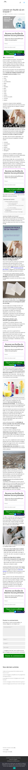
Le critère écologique (12, 207)
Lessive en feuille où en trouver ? (11, 201)
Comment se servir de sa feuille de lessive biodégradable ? (13, 210)
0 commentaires (21, 14)
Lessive (15, 14)
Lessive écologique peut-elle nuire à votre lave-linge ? (14, 683)
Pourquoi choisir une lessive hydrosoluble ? (16, 206)
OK (14, 768)
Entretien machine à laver (8, 747)
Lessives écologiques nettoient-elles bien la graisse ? (14, 681)
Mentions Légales (13, 759)
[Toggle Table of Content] (22, 200)
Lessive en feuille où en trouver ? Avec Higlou (14, 211)
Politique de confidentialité (13, 761)
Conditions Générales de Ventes (13, 758)
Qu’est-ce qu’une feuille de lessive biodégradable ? (13, 203)
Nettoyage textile (6, 751)
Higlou (5, 14)
